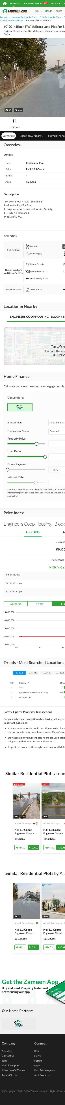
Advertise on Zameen (14, 1070)
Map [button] (20, 110)
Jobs (4, 1060)
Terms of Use (9, 1075)
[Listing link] (26, 818)
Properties (15, 3)
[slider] (36, 444)
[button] (8, 110)
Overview (9, 135)
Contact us (8, 1055)
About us (7, 1050)
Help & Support (10, 1065)
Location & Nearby (31, 135)
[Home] (5, 3)
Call (35, 847)
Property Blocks (35, 3)
